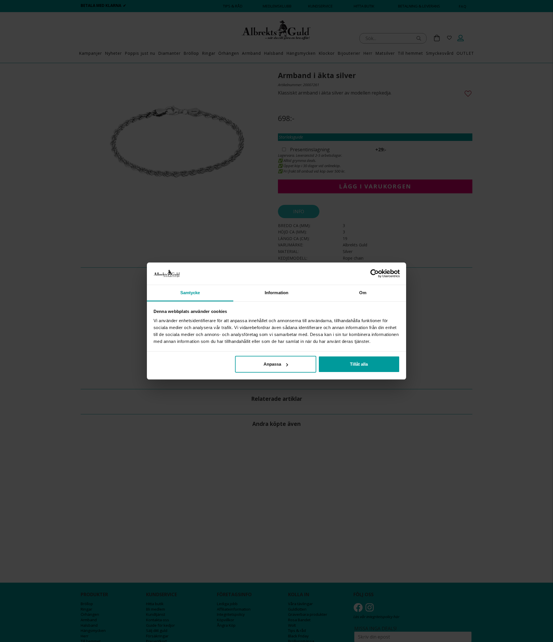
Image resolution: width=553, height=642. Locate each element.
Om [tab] (362, 292)
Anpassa (272, 364)
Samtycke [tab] (190, 292)
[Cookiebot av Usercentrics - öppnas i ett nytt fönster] (374, 273)
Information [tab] (276, 292)
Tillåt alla (359, 364)
